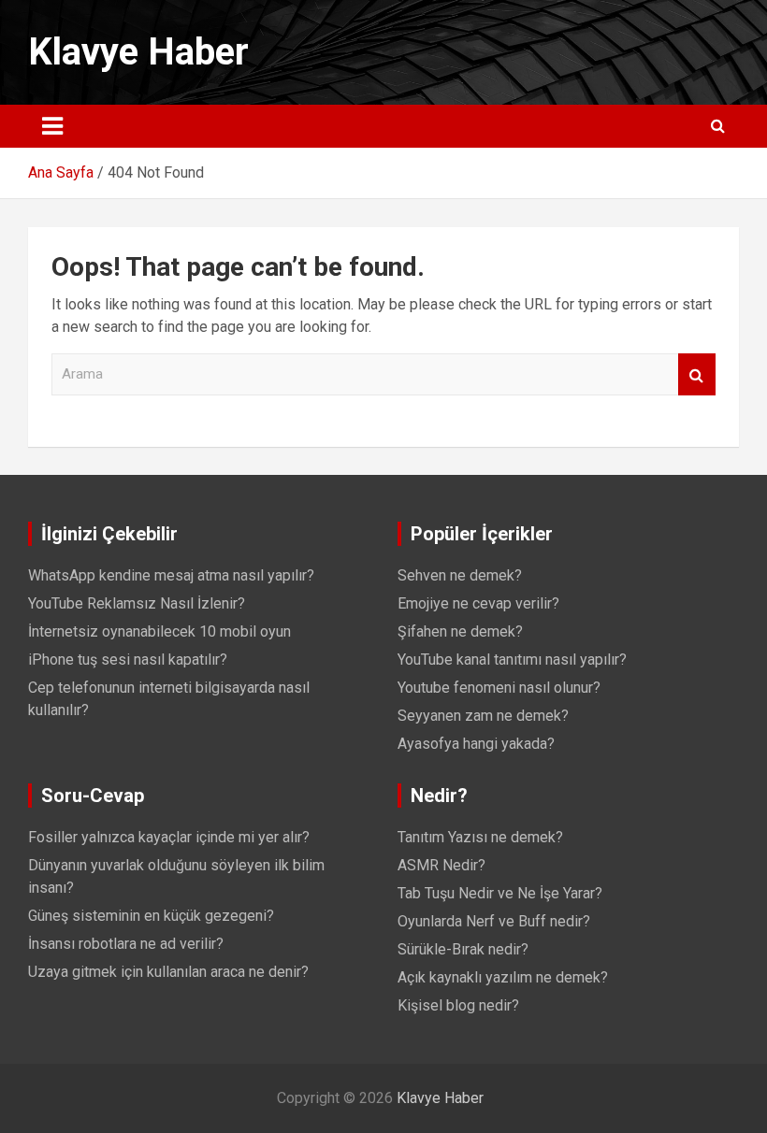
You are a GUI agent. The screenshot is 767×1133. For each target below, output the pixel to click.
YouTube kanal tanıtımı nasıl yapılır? (512, 659)
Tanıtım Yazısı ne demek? (480, 837)
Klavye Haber (138, 52)
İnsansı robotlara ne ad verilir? (126, 944)
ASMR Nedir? (441, 865)
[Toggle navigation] (52, 126)
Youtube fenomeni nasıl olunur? (499, 687)
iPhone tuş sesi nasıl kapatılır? (127, 659)
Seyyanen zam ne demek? (483, 715)
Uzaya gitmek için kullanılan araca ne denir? (168, 972)
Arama (697, 374)
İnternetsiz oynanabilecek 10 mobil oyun (159, 631)
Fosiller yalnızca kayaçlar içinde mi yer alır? (169, 837)
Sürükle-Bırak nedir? (463, 949)
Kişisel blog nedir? (458, 1005)
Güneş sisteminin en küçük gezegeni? (151, 916)
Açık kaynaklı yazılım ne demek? (503, 977)
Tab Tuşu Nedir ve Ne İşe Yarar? (500, 893)
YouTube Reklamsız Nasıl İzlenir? (136, 603)
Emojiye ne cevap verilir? (478, 603)
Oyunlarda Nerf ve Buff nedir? (494, 921)
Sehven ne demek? (460, 575)
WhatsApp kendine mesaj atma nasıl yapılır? (171, 575)
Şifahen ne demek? (460, 631)
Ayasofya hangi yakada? (476, 744)
